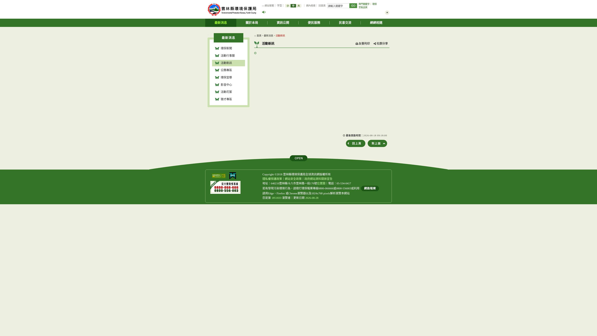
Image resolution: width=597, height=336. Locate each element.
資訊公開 (283, 22)
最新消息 (221, 22)
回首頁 (322, 5)
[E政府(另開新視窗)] (233, 175)
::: (263, 5)
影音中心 (226, 84)
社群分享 (382, 43)
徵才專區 (226, 99)
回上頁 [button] (356, 143)
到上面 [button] (376, 143)
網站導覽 (269, 5)
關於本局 (252, 22)
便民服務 (314, 22)
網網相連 (376, 22)
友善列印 (364, 43)
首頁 (259, 35)
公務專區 (226, 70)
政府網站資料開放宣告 (318, 178)
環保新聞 (226, 48)
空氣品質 (363, 7)
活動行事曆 (228, 55)
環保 (374, 4)
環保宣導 (226, 77)
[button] (298, 158)
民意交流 (345, 22)
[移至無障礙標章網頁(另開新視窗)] (218, 175)
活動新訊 (226, 63)
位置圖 (321, 183)
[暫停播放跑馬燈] (387, 12)
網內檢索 (310, 5)
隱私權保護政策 (272, 178)
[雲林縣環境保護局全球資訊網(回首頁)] (232, 9)
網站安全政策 (293, 178)
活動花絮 (226, 91)
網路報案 (370, 188)
